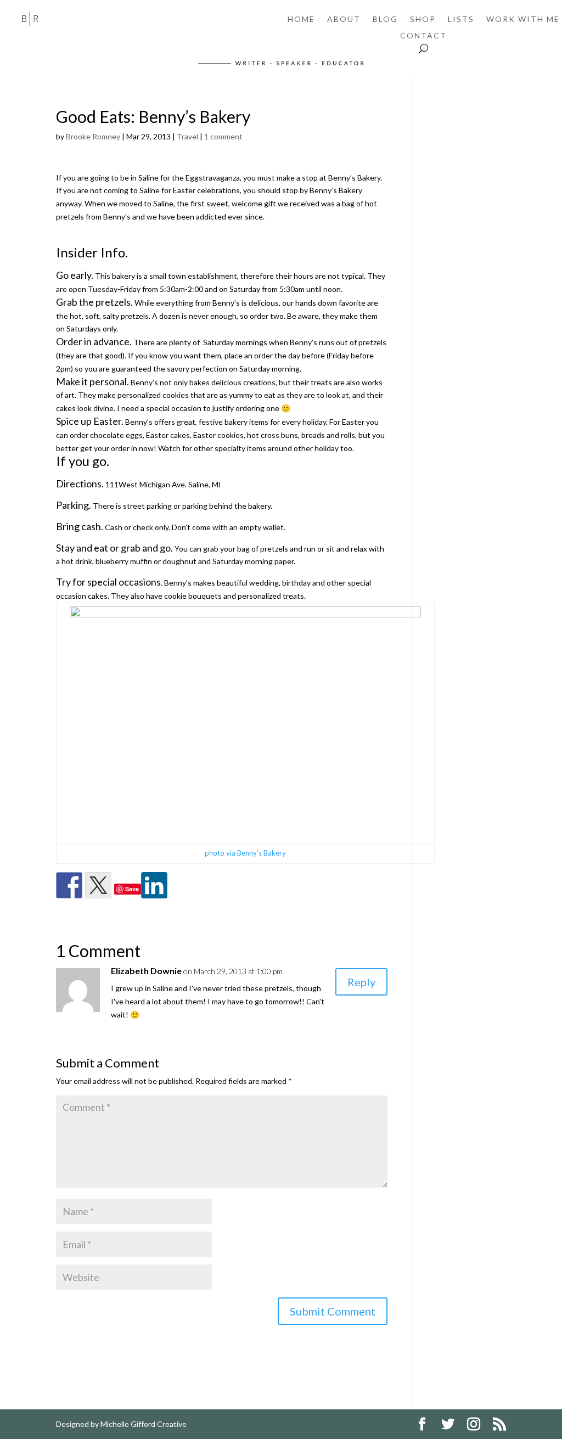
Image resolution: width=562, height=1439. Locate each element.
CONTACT (423, 36)
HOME (301, 19)
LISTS (461, 19)
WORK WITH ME (523, 19)
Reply (361, 981)
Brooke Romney (93, 136)
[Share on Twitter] (98, 885)
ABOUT (344, 19)
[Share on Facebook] (69, 885)
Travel (187, 136)
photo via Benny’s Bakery (245, 852)
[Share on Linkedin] (154, 885)
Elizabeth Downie (146, 970)
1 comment (223, 136)
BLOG (385, 19)
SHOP (423, 19)
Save (132, 889)
